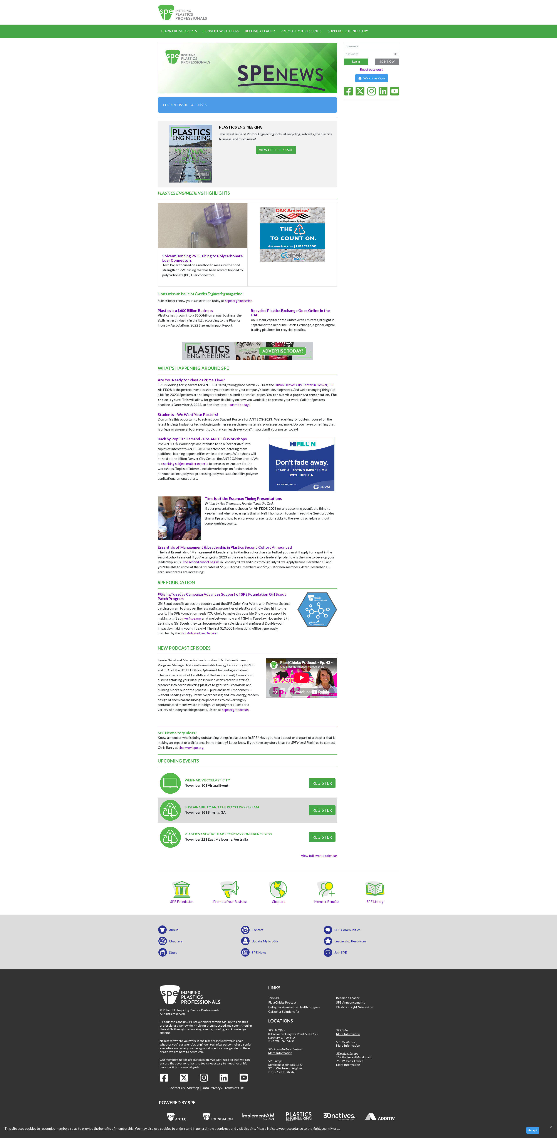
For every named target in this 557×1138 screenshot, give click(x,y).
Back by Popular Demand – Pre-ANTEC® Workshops (202, 439)
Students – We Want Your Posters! (188, 414)
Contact (257, 930)
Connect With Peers (221, 31)
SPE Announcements (350, 1002)
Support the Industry (348, 31)
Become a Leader (260, 31)
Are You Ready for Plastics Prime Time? (191, 380)
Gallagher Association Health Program (294, 1007)
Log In (356, 61)
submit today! (240, 405)
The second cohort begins (201, 562)
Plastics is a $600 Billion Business (185, 310)
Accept (532, 1130)
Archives (199, 105)
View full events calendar (319, 856)
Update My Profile (265, 941)
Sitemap (193, 1088)
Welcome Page (374, 78)
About (173, 930)
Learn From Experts (179, 31)
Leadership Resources (350, 941)
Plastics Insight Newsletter (355, 1007)
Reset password (371, 69)
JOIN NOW (387, 61)
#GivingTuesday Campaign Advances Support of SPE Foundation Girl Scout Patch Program (222, 596)
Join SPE (340, 952)
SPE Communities (347, 930)
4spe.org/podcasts (235, 710)
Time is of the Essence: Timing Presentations (243, 498)
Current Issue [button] (175, 105)
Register (322, 783)
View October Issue (276, 150)
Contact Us (177, 1088)
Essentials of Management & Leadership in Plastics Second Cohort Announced (225, 547)
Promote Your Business (301, 31)
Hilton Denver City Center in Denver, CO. (304, 385)
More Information (280, 1053)
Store (173, 952)
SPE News (259, 952)
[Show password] (395, 54)
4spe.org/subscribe (238, 301)
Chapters (175, 941)
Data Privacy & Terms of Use (222, 1088)
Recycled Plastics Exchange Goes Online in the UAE (290, 312)
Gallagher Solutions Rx (283, 1011)
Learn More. (330, 1128)
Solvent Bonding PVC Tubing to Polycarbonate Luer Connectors (202, 258)
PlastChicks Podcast (282, 1002)
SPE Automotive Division (199, 633)
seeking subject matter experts (185, 464)
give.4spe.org (191, 618)
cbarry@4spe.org (191, 747)
